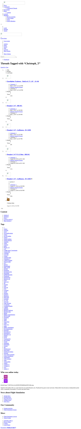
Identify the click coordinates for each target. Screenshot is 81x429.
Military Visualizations (9, 314)
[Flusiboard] (11, 35)
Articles (6, 44)
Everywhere (7, 41)
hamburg (6, 294)
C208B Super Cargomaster (10, 250)
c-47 (5, 249)
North (5, 319)
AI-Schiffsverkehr (8, 233)
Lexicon (6, 49)
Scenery (6, 346)
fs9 (4, 283)
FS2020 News (7, 397)
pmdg (5, 326)
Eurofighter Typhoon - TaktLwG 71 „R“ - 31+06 (23, 81)
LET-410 (6, 301)
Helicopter (6, 297)
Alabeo (5, 237)
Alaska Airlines (7, 239)
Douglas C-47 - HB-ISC (14, 106)
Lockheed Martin (8, 306)
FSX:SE (6, 287)
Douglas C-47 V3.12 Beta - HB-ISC (18, 154)
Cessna (5, 256)
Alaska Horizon (8, 240)
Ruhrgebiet (6, 344)
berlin (5, 246)
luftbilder (6, 309)
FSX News (6, 401)
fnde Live (6, 282)
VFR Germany (7, 359)
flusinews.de (7, 279)
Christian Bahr (7, 257)
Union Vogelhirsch (8, 356)
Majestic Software (8, 310)
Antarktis (6, 242)
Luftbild (6, 307)
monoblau (6, 317)
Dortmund (6, 270)
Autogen (6, 244)
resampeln (6, 343)
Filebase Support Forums (16, 87)
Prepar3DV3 (7, 333)
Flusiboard (6, 276)
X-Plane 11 (6, 364)
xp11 (5, 367)
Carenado (6, 253)
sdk (5, 347)
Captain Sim (7, 252)
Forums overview (8, 408)
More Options (7, 54)
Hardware (6, 296)
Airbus (5, 234)
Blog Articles (7, 51)
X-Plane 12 (6, 366)
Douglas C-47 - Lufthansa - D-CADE (19, 130)
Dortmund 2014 (8, 272)
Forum (5, 46)
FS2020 (6, 284)
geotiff (5, 291)
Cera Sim (6, 254)
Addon (5, 229)
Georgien (6, 290)
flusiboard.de (7, 277)
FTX (5, 289)
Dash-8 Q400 (7, 262)
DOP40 (6, 269)
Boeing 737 (7, 247)
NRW (5, 320)
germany (6, 293)
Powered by (8, 427)
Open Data (6, 321)
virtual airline (7, 361)
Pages (5, 45)
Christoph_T (13, 84)
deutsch (6, 264)
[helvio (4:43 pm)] (6, 382)
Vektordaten (7, 357)
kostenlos (6, 299)
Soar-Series (6, 350)
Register (6, 29)
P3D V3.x (6, 324)
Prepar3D (6, 330)
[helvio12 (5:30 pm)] (6, 378)
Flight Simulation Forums (10, 409)
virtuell (5, 363)
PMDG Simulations (9, 327)
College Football (8, 260)
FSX (5, 286)
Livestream (6, 304)
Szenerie (6, 353)
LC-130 (6, 300)
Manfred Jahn (7, 311)
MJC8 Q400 (7, 316)
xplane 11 (6, 369)
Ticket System (7, 418)
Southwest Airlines (8, 351)
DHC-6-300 (7, 267)
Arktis (5, 243)
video (5, 360)
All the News (7, 396)
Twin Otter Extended (9, 354)
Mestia (5, 313)
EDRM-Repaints (8, 274)
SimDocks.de (7, 349)
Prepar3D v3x (7, 334)
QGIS (5, 337)
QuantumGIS (7, 339)
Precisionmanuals (8, 329)
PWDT (5, 336)
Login (5, 28)
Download (6, 273)
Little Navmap (7, 303)
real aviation (7, 340)
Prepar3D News (8, 398)
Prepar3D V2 (7, 331)
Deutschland (7, 266)
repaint (5, 341)
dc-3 (5, 263)
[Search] (1, 37)
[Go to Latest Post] (8, 200)
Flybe (5, 280)
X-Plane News (7, 400)
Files (5, 48)
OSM (5, 323)
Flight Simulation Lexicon (10, 416)
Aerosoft (6, 230)
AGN (5, 232)
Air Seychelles (7, 236)
